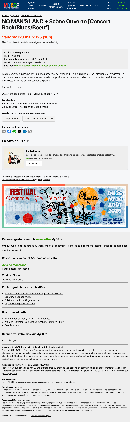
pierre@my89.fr (9, 373)
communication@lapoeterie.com (29, 62)
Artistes (42, 5)
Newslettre (85, 5)
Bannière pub (12, 325)
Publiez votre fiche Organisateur (22, 300)
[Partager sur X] (19, 131)
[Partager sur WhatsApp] (14, 131)
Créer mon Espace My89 (18, 297)
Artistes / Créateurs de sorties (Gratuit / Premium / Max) (35, 322)
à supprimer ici (44, 180)
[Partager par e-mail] (4, 131)
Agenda (15, 15)
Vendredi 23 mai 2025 (31, 15)
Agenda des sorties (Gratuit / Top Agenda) (27, 318)
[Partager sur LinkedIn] (25, 131)
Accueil (5, 15)
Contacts (98, 5)
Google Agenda (11, 118)
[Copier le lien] (30, 131)
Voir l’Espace (34, 163)
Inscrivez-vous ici (11, 250)
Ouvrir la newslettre (12, 279)
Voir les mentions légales (41, 415)
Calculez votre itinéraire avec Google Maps (25, 106)
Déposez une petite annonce (20, 303)
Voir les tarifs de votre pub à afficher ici (18, 180)
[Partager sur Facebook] (9, 131)
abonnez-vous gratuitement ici (74, 356)
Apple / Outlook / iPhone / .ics (38, 118)
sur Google (10, 340)
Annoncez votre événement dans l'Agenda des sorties (34, 293)
